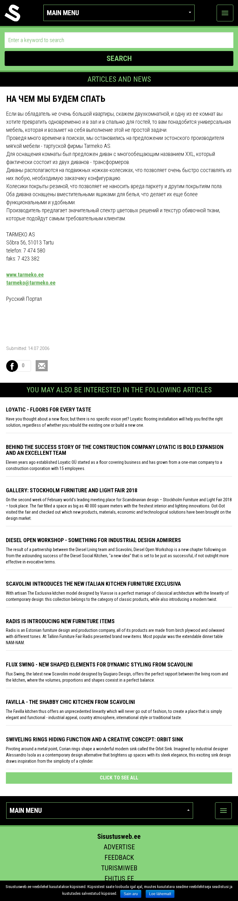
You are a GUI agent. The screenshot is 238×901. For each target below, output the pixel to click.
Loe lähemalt (160, 894)
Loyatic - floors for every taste (48, 409)
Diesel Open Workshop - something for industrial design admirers (93, 540)
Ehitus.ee (119, 878)
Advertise (119, 847)
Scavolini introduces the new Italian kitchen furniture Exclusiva (93, 583)
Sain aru (131, 894)
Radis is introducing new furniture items (60, 621)
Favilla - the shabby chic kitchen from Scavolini (70, 702)
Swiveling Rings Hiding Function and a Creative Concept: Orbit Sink (94, 739)
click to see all (119, 778)
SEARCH (119, 58)
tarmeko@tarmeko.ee (30, 282)
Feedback (119, 857)
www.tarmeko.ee (25, 274)
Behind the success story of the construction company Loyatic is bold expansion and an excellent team (114, 450)
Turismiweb (119, 868)
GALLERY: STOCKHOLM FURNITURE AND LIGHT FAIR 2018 (71, 490)
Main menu (63, 13)
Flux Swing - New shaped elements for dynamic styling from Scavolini (99, 664)
